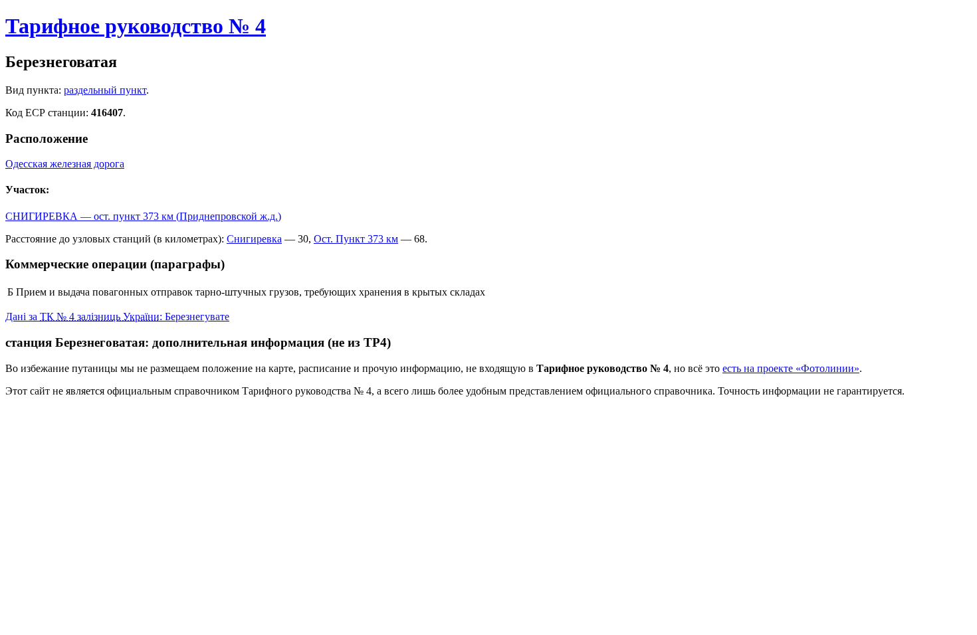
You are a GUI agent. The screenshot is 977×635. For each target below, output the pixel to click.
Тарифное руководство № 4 (135, 26)
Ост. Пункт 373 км (356, 238)
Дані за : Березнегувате (117, 316)
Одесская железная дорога (64, 163)
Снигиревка (254, 238)
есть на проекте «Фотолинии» (790, 368)
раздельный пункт (105, 90)
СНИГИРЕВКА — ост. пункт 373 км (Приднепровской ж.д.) (143, 216)
